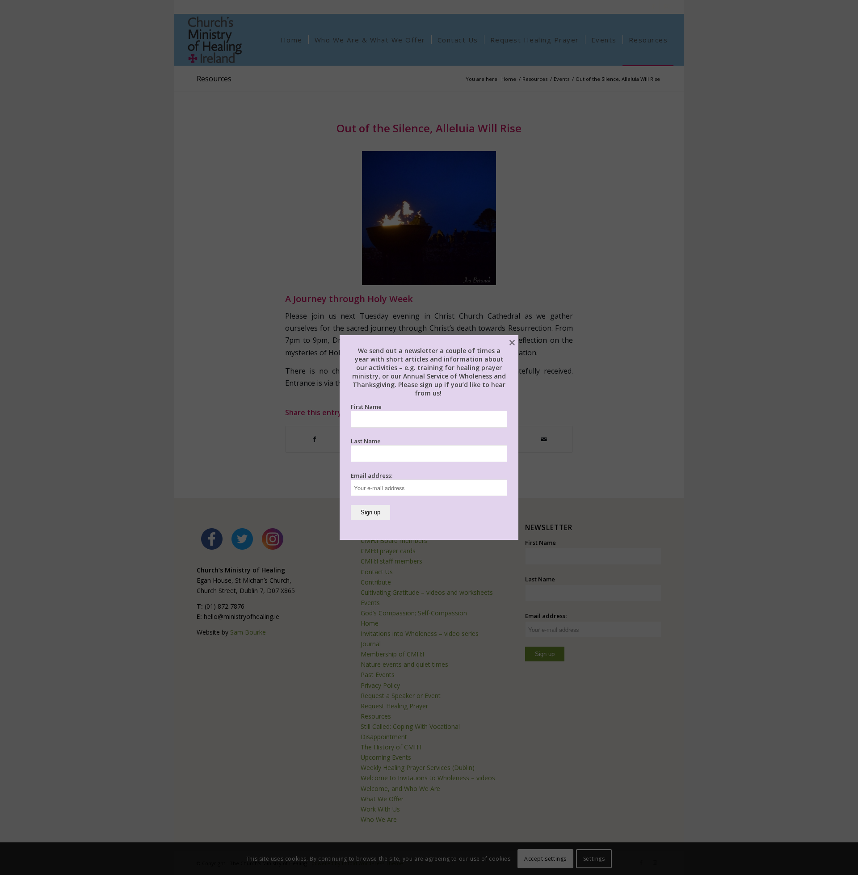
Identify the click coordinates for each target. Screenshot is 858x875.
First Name (366, 407)
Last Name (366, 441)
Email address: (371, 475)
